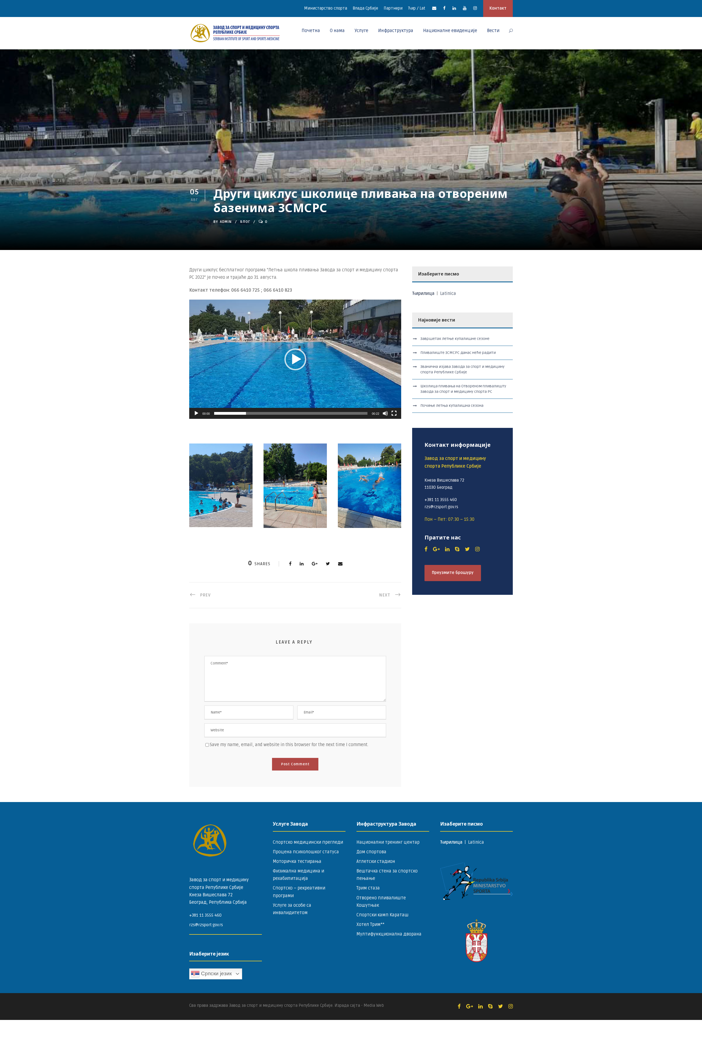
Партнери (393, 8)
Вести (493, 30)
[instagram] (475, 8)
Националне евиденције (450, 30)
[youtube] (464, 8)
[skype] (457, 549)
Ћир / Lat (416, 8)
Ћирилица (423, 293)
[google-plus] (436, 549)
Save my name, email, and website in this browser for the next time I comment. (289, 744)
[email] (434, 8)
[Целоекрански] (394, 413)
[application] (295, 359)
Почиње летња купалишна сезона (451, 405)
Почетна (311, 30)
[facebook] (444, 8)
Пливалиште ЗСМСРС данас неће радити (458, 352)
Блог (245, 222)
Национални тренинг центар (388, 842)
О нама (337, 30)
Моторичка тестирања (297, 861)
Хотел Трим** (370, 924)
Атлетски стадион (375, 861)
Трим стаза (368, 888)
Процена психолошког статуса (306, 852)
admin (226, 222)
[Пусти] (196, 413)
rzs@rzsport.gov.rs (206, 924)
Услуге (361, 30)
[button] (295, 359)
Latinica (448, 293)
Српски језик (216, 973)
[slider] (290, 413)
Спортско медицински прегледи (308, 842)
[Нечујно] (385, 413)
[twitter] (467, 549)
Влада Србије (365, 8)
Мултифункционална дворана (388, 934)
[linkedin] (454, 8)
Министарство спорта (325, 8)
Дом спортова (371, 852)
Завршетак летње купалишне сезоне (454, 338)
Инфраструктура (395, 30)
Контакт (497, 8)
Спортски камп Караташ (382, 915)
